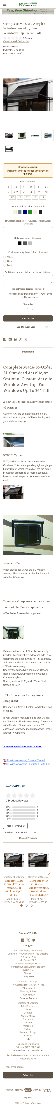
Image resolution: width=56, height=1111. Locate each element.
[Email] (10, 339)
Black (10, 265)
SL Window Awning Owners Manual (25, 760)
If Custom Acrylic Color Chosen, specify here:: (28, 222)
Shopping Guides (28, 991)
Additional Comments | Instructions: (28, 272)
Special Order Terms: (28, 289)
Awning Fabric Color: (28, 206)
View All (28, 1035)
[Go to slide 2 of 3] (26, 905)
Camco (28, 1009)
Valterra (28, 1029)
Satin (9, 261)
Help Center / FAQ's (28, 960)
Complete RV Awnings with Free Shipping (28, 954)
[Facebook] (4, 339)
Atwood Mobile (28, 1016)
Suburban (28, 1019)
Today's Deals (28, 994)
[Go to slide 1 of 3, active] (21, 905)
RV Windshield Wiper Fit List (28, 963)
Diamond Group (28, 1032)
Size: (28, 181)
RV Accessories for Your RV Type (28, 985)
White (10, 257)
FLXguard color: (28, 238)
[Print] (15, 339)
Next (49, 872)
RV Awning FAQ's (28, 957)
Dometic (28, 1013)
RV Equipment (28, 988)
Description (28, 351)
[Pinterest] (26, 339)
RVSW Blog (28, 970)
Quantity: (28, 304)
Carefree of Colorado (28, 1003)
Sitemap (28, 973)
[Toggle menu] (4, 4)
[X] (20, 339)
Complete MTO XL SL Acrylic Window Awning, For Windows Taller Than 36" (39, 887)
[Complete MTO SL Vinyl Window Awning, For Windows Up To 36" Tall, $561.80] (14, 859)
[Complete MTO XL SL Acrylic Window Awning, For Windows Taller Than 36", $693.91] (38, 859)
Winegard (28, 1026)
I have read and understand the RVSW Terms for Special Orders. (30, 295)
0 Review (27, 38)
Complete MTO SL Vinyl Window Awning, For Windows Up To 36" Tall (14, 887)
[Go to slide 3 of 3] (31, 905)
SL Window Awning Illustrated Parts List (28, 764)
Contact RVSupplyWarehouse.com (28, 967)
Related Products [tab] (28, 838)
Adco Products (28, 1006)
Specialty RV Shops (28, 981)
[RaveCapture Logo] (16, 786)
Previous (4, 872)
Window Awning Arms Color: (28, 252)
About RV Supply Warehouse (28, 950)
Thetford (28, 1022)
